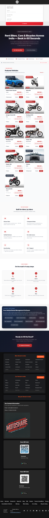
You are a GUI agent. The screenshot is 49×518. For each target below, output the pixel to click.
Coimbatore (17, 366)
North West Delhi (28, 366)
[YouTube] (37, 510)
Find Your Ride (19, 50)
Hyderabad (27, 359)
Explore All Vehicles (25, 345)
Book (21, 97)
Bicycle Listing (44, 503)
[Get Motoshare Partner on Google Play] (24, 493)
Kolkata (6, 382)
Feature (31, 501)
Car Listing (34, 503)
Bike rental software (8, 317)
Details (16, 97)
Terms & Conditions (39, 501)
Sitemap (17, 503)
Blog (24, 501)
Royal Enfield (28, 116)
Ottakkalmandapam (39, 359)
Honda (27, 92)
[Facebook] (27, 510)
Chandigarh (17, 359)
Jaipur (6, 390)
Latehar (6, 369)
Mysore (6, 387)
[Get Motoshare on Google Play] (24, 463)
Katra (28, 97)
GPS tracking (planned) (40, 321)
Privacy (47, 501)
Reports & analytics (29, 321)
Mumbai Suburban (29, 362)
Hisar (26, 382)
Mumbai (17, 382)
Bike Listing (25, 503)
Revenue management (18, 321)
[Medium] (46, 510)
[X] (24, 510)
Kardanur (7, 362)
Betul (36, 362)
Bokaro (6, 385)
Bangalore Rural (38, 387)
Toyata (7, 92)
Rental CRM (42, 317)
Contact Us (12, 501)
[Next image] (22, 82)
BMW (27, 166)
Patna (36, 380)
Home (1, 501)
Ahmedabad (17, 380)
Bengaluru (17, 369)
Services (7, 501)
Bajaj (7, 116)
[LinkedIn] (33, 510)
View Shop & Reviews (18, 94)
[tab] (14, 88)
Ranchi (8, 195)
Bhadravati (29, 170)
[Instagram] (30, 510)
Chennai (37, 369)
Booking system (32, 317)
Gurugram (27, 364)
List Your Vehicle (31, 50)
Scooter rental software (21, 317)
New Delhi (27, 369)
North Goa (7, 364)
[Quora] (40, 510)
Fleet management (8, 321)
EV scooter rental (14, 324)
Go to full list (40, 356)
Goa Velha (7, 359)
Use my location (44, 62)
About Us (19, 501)
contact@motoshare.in (13, 407)
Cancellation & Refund (7, 503)
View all (41, 72)
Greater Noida (18, 362)
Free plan (36, 324)
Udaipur (37, 366)
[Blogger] (43, 510)
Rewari (16, 364)
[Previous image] (6, 82)
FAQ (27, 501)
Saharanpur (9, 97)
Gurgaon (27, 380)
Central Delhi (7, 366)
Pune (6, 380)
